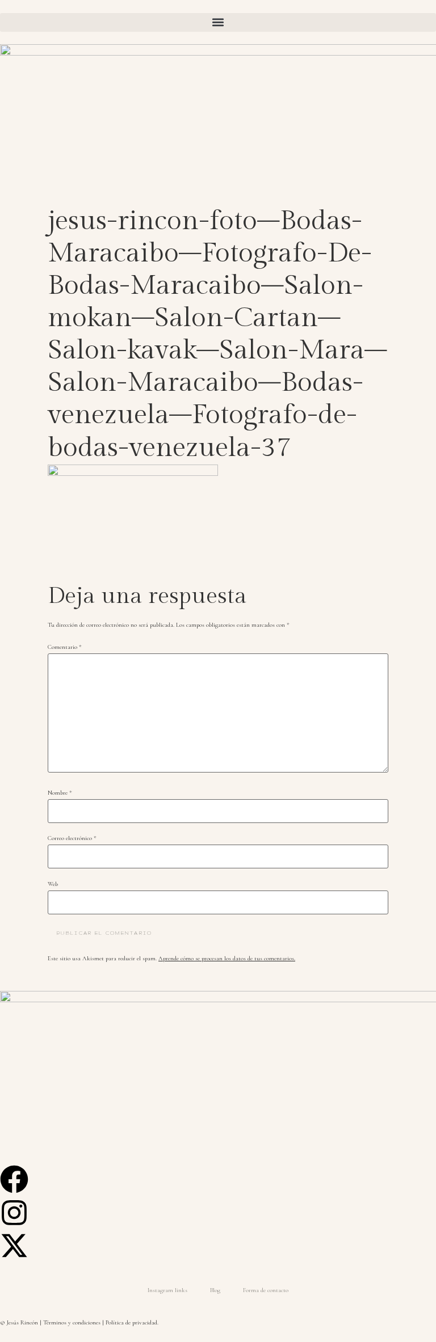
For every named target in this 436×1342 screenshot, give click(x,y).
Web (53, 884)
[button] (218, 22)
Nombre (60, 793)
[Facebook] (14, 1179)
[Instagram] (14, 1212)
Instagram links (167, 1290)
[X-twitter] (14, 1245)
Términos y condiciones (71, 1322)
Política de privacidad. (132, 1322)
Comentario (65, 647)
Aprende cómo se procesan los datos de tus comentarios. (226, 958)
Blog (215, 1290)
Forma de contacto (265, 1290)
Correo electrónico (72, 838)
